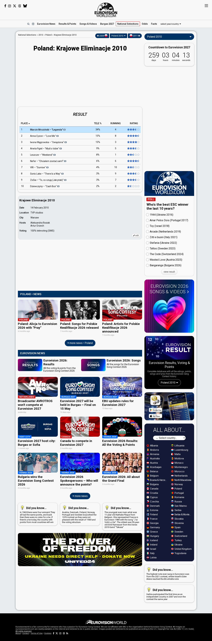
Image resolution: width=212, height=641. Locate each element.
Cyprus (153, 497)
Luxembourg (181, 449)
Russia (178, 501)
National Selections (27, 35)
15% (98, 136)
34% (98, 129)
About (18, 633)
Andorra (154, 449)
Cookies (47, 633)
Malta (177, 454)
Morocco (179, 471)
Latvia (153, 557)
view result (169, 271)
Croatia (153, 492)
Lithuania (179, 445)
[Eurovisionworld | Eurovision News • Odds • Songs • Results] (106, 9)
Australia (154, 458)
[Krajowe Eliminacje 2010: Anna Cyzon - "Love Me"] (133, 136)
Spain (177, 527)
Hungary (154, 536)
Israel (152, 548)
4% (97, 167)
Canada (153, 488)
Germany (154, 527)
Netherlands (181, 475)
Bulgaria (154, 484)
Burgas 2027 (107, 24)
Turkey (178, 540)
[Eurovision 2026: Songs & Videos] (169, 313)
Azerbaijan (155, 467)
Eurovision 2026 (169, 288)
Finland (153, 514)
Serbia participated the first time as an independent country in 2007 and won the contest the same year (166, 594)
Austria (153, 462)
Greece (153, 531)
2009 (102, 35)
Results (67, 24)
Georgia (154, 523)
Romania (179, 497)
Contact (25, 633)
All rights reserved (23, 631)
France (153, 518)
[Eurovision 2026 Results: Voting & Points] (169, 348)
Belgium (154, 475)
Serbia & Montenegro (183, 514)
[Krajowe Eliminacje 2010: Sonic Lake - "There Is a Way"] (133, 173)
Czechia (154, 501)
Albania (153, 445)
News (46, 24)
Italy (152, 553)
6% (97, 161)
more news (81, 496)
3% (97, 173)
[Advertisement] (80, 79)
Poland (178, 488)
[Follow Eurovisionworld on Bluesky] (25, 6)
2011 (135, 35)
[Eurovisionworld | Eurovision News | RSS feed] (67, 633)
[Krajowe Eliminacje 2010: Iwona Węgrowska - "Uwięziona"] (133, 142)
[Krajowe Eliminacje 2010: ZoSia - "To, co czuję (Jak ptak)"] (133, 180)
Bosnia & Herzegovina (158, 480)
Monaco (179, 462)
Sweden (178, 531)
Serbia (177, 510)
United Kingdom (183, 548)
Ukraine (178, 544)
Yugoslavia (180, 553)
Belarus (153, 471)
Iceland (153, 540)
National (127, 24)
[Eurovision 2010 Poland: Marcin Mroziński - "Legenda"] (133, 129)
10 (115, 167)
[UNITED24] (80, 549)
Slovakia (179, 518)
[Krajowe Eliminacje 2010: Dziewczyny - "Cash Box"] (133, 186)
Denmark (154, 505)
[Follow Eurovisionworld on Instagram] (9, 6)
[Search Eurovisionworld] (28, 24)
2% (97, 186)
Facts (154, 24)
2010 (40, 35)
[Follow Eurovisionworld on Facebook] (5, 6)
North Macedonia (182, 480)
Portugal (179, 492)
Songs (88, 24)
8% (97, 155)
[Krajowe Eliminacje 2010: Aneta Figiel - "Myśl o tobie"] (133, 148)
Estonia (153, 510)
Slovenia (179, 523)
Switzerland (180, 536)
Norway (178, 484)
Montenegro (181, 467)
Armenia (154, 454)
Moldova (179, 458)
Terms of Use (37, 633)
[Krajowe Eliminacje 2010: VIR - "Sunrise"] (133, 167)
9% (97, 148)
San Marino (180, 505)
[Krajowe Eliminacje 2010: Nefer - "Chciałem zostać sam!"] (133, 161)
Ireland (153, 544)
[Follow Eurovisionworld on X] (14, 6)
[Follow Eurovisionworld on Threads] (19, 6)
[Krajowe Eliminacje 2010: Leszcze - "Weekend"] (133, 155)
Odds (145, 24)
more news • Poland (81, 343)
